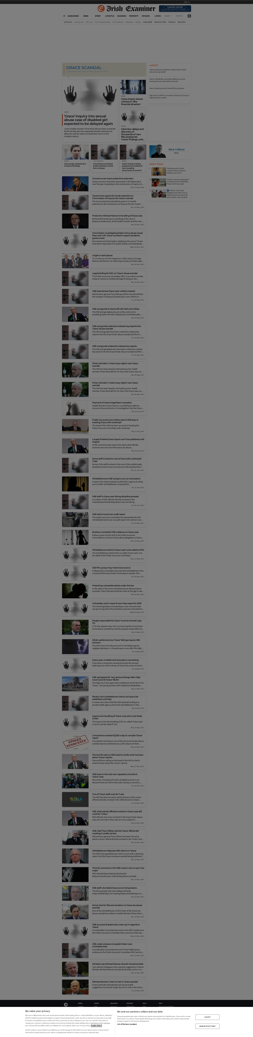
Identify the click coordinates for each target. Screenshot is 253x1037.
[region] (126, 1022)
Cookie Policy (96, 1025)
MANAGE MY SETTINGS (207, 1026)
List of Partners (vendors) (127, 1024)
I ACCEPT (207, 1017)
